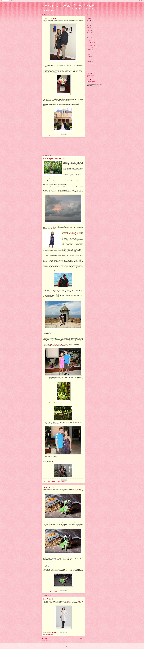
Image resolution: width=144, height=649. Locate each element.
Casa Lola (68, 184)
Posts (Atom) (48, 640)
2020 (89, 23)
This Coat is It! (48, 599)
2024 (89, 16)
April (90, 59)
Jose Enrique (71, 290)
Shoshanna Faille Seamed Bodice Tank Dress (57, 344)
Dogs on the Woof (49, 487)
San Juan (58, 481)
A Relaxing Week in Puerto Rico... (55, 158)
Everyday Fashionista (91, 81)
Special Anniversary (50, 18)
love (50, 135)
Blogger (77, 646)
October (90, 49)
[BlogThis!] (63, 134)
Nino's (53, 72)
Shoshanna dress (63, 481)
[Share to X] (64, 134)
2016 (89, 30)
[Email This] (62, 134)
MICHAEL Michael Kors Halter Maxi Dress (74, 233)
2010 (89, 67)
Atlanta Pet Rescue (50, 491)
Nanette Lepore (50, 481)
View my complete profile (91, 86)
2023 (89, 18)
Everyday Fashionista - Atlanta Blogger (68, 5)
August (90, 52)
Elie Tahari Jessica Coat (49, 634)
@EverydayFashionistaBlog (90, 76)
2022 (89, 20)
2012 (89, 35)
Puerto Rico (55, 481)
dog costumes (48, 591)
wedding (54, 135)
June (90, 56)
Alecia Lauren (51, 520)
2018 (89, 27)
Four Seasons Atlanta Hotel (51, 181)
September (91, 51)
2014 (89, 34)
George (57, 591)
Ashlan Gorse (66, 345)
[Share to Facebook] (65, 134)
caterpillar (61, 525)
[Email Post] (60, 134)
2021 (89, 22)
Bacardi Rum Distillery (51, 257)
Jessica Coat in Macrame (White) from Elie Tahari (75, 601)
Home (63, 638)
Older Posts (82, 638)
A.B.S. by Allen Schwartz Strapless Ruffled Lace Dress (69, 98)
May (90, 58)
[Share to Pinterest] (66, 134)
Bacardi (47, 481)
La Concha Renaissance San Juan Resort (57, 178)
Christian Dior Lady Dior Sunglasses (59, 268)
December (91, 39)
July (90, 54)
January (90, 64)
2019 (89, 25)
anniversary (47, 135)
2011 (89, 37)
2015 (89, 32)
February (90, 63)
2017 (89, 28)
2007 (89, 68)
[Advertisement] (63, 146)
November (91, 40)
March (90, 61)
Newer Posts (44, 638)
